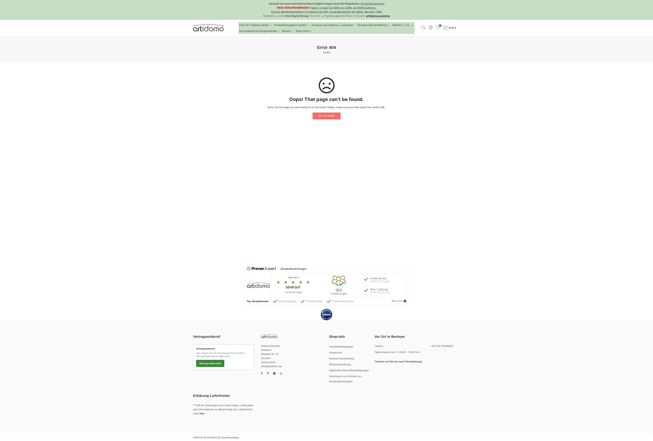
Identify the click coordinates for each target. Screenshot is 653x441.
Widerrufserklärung (340, 364)
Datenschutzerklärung (341, 358)
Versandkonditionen (372, 3)
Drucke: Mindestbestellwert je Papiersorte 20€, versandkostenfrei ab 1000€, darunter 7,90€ (326, 11)
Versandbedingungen (341, 346)
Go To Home (326, 116)
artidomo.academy (378, 15)
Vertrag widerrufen (210, 363)
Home (326, 52)
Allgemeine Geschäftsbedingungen (349, 370)
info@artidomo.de (271, 366)
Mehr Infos (397, 301)
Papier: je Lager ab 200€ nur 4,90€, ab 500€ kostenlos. (343, 7)
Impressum (335, 352)
